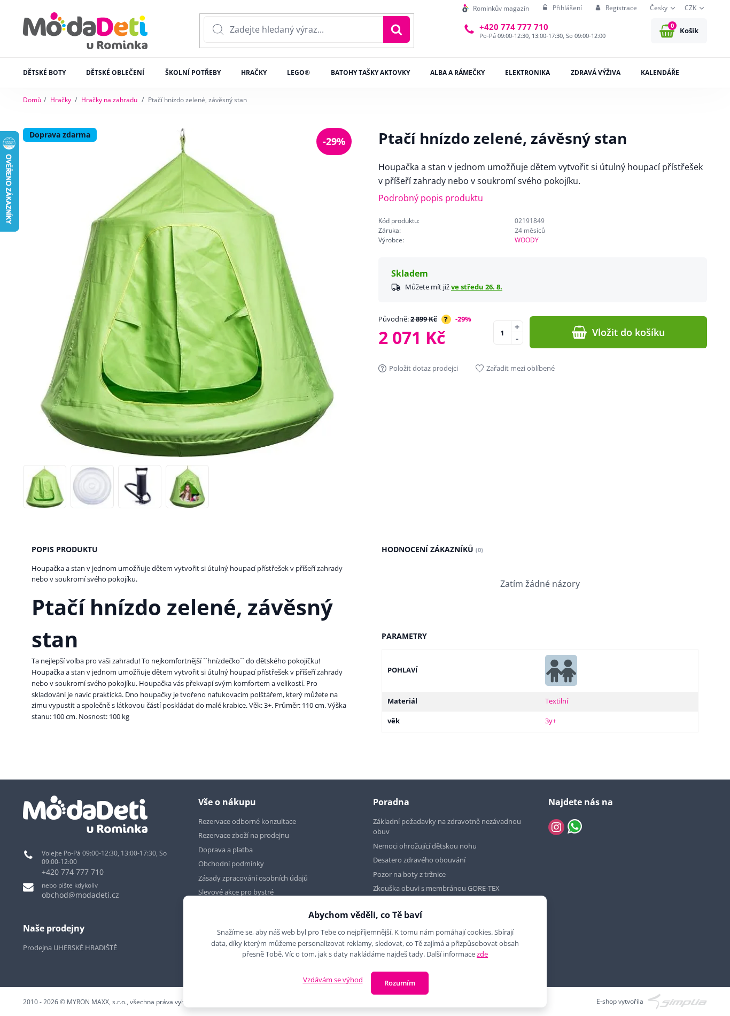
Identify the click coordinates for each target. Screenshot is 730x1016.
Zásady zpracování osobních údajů (253, 878)
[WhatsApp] (575, 827)
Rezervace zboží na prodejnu (243, 835)
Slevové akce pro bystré (236, 892)
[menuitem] (495, 8)
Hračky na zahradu (109, 99)
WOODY (527, 240)
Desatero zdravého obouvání (419, 860)
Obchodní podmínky (231, 863)
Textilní (556, 701)
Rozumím (399, 983)
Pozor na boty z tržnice (409, 874)
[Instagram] (556, 827)
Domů (32, 99)
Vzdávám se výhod (333, 979)
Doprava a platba (225, 849)
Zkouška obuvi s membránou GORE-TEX (436, 888)
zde (482, 954)
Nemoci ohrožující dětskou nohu (425, 846)
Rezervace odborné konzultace (247, 821)
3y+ (550, 720)
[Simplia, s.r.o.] (677, 1000)
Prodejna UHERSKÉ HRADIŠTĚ (70, 947)
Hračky (60, 99)
